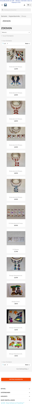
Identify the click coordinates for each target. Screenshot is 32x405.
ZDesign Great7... (16, 301)
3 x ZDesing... (16, 249)
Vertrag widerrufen (16, 379)
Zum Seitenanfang (22, 369)
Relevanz (16, 32)
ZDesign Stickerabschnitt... (16, 275)
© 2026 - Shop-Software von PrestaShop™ (12, 403)
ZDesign (6, 21)
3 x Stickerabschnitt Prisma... (16, 223)
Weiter (27, 44)
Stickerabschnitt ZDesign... (16, 66)
